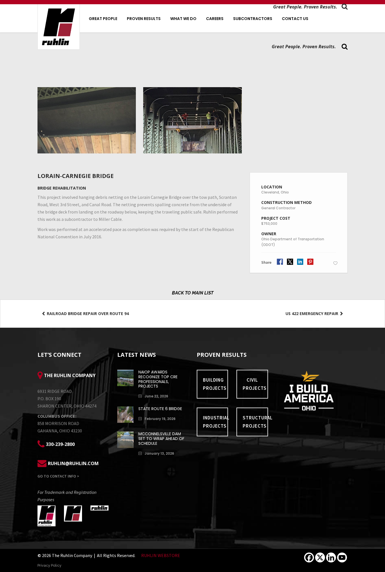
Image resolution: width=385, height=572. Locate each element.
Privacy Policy (49, 565)
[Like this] (335, 263)
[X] (320, 557)
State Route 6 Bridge (160, 409)
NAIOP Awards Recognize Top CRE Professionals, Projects (158, 379)
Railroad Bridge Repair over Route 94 (87, 313)
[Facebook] (309, 557)
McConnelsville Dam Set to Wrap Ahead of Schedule (161, 438)
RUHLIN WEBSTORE (160, 555)
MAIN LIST (202, 293)
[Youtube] (342, 557)
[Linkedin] (331, 557)
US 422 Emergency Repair (312, 313)
